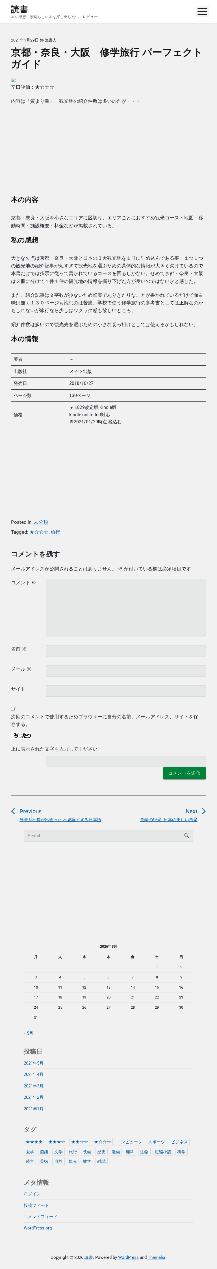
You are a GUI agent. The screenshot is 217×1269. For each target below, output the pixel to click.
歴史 (101, 1151)
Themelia (156, 1257)
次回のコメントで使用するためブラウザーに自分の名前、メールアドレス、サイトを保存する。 (104, 720)
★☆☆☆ (39, 532)
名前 (19, 649)
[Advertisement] (108, 150)
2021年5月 (34, 1063)
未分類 (41, 522)
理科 (130, 1151)
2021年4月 (34, 1074)
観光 (73, 1161)
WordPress (128, 1257)
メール (21, 669)
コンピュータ (129, 1141)
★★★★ (34, 1141)
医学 (30, 1151)
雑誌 (101, 1161)
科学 (181, 1151)
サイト (18, 689)
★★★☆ (56, 1141)
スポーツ (156, 1141)
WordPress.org (38, 1228)
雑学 (87, 1161)
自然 (58, 1161)
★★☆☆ (79, 1141)
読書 (88, 1257)
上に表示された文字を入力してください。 (56, 749)
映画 (87, 1151)
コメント (23, 582)
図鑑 (44, 1151)
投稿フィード (36, 1205)
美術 (44, 1161)
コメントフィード (41, 1216)
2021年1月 (34, 1108)
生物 (144, 1151)
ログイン (32, 1193)
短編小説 (163, 1151)
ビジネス (179, 1141)
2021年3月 (34, 1086)
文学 (58, 1151)
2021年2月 (34, 1097)
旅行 (55, 532)
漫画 (116, 1151)
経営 (30, 1161)
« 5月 (28, 1033)
